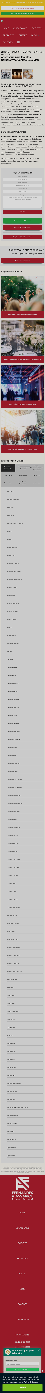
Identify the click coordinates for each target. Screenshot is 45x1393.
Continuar (22, 1388)
